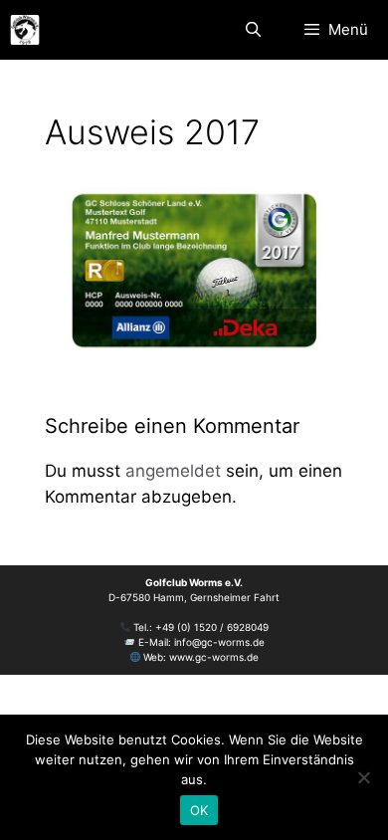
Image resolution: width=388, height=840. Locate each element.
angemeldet (173, 471)
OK (199, 810)
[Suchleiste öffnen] (252, 30)
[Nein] (363, 777)
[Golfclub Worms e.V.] (25, 30)
